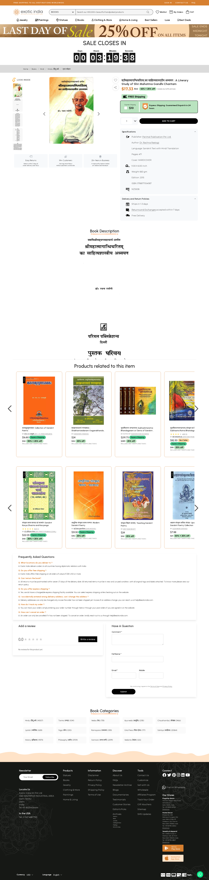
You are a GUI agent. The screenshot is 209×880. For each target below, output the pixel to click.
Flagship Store (168, 798)
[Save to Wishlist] (115, 81)
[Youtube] (188, 776)
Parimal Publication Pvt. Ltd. (156, 137)
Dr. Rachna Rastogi (149, 143)
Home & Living (70, 799)
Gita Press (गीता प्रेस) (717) (134, 730)
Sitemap (142, 809)
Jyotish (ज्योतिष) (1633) (33, 730)
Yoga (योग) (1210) (64, 730)
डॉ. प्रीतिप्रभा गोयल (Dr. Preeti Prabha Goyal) (40, 531)
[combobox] (110, 12)
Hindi (42, 69)
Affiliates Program (147, 795)
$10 (131, 108)
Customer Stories (121, 804)
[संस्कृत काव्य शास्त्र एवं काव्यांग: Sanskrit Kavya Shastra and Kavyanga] (39, 519)
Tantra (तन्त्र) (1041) (66, 720)
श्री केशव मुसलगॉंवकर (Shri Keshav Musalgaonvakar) (83, 530)
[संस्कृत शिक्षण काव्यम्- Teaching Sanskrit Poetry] (138, 519)
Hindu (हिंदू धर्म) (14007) (34, 720)
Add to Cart (168, 121)
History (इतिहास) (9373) (34, 740)
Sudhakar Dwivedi (179, 528)
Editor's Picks (119, 809)
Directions (165, 809)
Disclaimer (93, 775)
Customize (143, 780)
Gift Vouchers (144, 804)
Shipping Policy (96, 790)
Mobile (142, 670)
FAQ (193, 3)
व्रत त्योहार (67, 69)
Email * (115, 670)
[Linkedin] (183, 776)
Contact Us (143, 775)
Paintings (68, 795)
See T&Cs (35, 165)
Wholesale (143, 790)
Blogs (116, 790)
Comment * (117, 632)
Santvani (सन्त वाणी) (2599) (102, 740)
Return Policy (95, 780)
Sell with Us (143, 785)
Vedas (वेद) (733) (97, 720)
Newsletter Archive (122, 785)
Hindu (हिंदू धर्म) (53, 69)
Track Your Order (146, 799)
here (81, 608)
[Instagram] (178, 776)
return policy (23, 584)
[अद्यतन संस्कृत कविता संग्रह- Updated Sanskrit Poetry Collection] (187, 519)
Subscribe (49, 777)
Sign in (168, 3)
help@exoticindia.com (144, 600)
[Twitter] (169, 776)
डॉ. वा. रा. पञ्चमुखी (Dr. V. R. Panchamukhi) (38, 434)
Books (34, 69)
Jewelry (67, 785)
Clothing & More (71, 790)
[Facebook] (164, 776)
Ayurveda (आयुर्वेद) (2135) (134, 720)
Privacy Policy (167, 686)
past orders (101, 608)
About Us (117, 775)
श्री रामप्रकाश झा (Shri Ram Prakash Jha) (186, 437)
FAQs (115, 780)
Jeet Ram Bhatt (129, 529)
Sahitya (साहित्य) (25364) (167, 730)
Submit (123, 692)
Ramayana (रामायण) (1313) (101, 730)
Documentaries (121, 795)
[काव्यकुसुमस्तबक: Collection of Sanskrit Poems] (39, 424)
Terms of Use (154, 686)
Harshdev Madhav (81, 434)
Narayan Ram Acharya (140, 434)
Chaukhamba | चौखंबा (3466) (169, 720)
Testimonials (119, 799)
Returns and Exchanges (144, 210)
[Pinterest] (174, 776)
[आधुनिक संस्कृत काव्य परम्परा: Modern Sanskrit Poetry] (89, 519)
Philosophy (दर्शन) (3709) (68, 740)
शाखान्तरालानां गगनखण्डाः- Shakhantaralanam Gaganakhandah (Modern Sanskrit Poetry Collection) (88, 430)
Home (25, 69)
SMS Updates (144, 814)
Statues (67, 775)
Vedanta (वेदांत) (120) (132, 740)
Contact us (181, 3)
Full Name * (116, 654)
